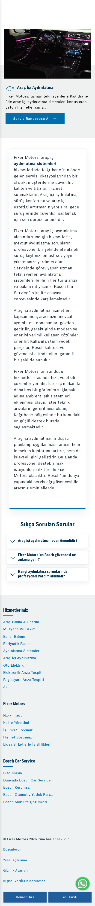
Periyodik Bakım (16, 643)
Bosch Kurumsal (16, 787)
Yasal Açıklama (15, 860)
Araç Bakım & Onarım (21, 622)
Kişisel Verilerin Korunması (24, 881)
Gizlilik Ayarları (15, 870)
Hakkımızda (13, 715)
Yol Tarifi (69, 897)
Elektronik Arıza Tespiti (23, 672)
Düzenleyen (12, 849)
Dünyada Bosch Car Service (27, 780)
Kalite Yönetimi (16, 722)
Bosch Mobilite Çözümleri (25, 802)
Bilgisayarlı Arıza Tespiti (23, 679)
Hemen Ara (25, 897)
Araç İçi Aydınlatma (19, 658)
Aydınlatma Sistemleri (21, 651)
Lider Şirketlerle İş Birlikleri (26, 744)
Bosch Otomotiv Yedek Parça (28, 794)
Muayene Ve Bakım (19, 629)
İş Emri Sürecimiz (18, 730)
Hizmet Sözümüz (17, 737)
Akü (6, 687)
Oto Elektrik (13, 665)
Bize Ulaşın (12, 773)
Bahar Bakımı (14, 636)
